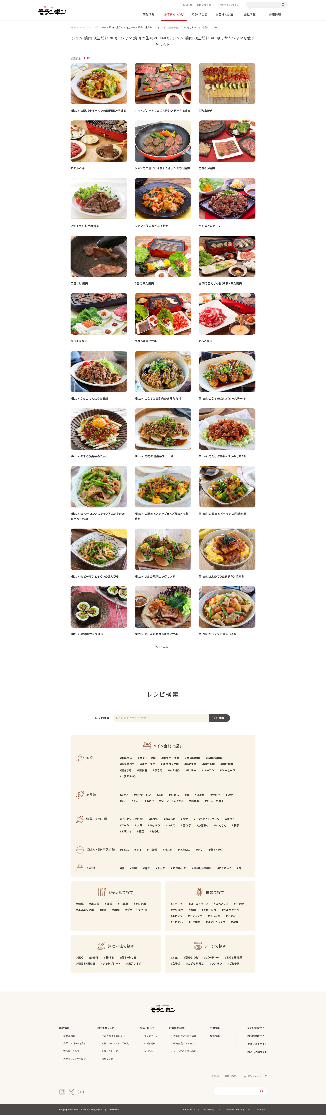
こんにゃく (225, 868)
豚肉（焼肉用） (215, 758)
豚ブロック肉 (171, 764)
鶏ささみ (126, 770)
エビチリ (177, 916)
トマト (154, 819)
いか (230, 795)
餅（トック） (217, 849)
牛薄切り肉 (193, 758)
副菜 (117, 910)
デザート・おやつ (137, 910)
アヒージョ (209, 910)
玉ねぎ (187, 825)
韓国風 (95, 904)
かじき (216, 795)
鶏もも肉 (209, 764)
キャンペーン (151, 1035)
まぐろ (124, 795)
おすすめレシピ (174, 14)
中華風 (124, 904)
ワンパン (216, 963)
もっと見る (161, 647)
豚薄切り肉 (128, 764)
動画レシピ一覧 (110, 1051)
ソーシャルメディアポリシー (238, 1109)
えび (136, 801)
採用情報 (275, 14)
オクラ (231, 819)
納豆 (147, 868)
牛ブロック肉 (171, 758)
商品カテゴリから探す (74, 1043)
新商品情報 (69, 1035)
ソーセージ (228, 770)
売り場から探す (71, 1051)
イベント (148, 1051)
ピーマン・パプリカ (132, 819)
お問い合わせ (204, 4)
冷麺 (235, 922)
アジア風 (140, 904)
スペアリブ (222, 904)
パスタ (168, 849)
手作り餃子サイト (257, 1044)
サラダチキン (129, 776)
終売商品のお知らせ (184, 1043)
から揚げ (177, 910)
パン (201, 849)
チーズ (161, 868)
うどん (125, 849)
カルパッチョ (231, 910)
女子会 (176, 963)
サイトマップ (261, 1109)
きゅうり (170, 819)
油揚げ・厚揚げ (203, 868)
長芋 (236, 825)
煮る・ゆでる (128, 957)
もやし (155, 831)
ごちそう (234, 963)
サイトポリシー (189, 1109)
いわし (175, 795)
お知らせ (187, 4)
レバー (192, 770)
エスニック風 (86, 910)
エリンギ (126, 831)
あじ (161, 795)
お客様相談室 (224, 14)
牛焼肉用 (126, 758)
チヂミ (231, 916)
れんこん (221, 825)
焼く (80, 957)
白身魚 (200, 795)
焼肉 (104, 910)
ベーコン (209, 770)
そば (138, 849)
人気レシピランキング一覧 (115, 1043)
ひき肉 (158, 770)
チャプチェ (196, 916)
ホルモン (175, 770)
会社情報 (250, 14)
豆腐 (134, 868)
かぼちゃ (203, 825)
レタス (171, 825)
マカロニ (185, 849)
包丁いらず (134, 963)
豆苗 (141, 831)
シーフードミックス (172, 801)
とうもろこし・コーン (207, 819)
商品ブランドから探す (74, 1058)
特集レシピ (107, 1058)
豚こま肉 (191, 764)
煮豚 (193, 910)
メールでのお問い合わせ (186, 1051)
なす (185, 819)
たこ (123, 801)
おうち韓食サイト (257, 1036)
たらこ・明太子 (215, 801)
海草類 (195, 801)
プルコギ (215, 916)
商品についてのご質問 (185, 1035)
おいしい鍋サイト (257, 1052)
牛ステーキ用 (148, 758)
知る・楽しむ (199, 14)
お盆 (175, 957)
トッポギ (195, 922)
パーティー (212, 957)
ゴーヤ (125, 825)
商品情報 (149, 14)
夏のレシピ (192, 957)
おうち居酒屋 (234, 957)
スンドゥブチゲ (217, 922)
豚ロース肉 (148, 764)
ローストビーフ (199, 904)
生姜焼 (240, 904)
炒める (94, 957)
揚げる (110, 957)
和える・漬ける (86, 963)
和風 (81, 904)
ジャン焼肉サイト (257, 1028)
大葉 (139, 825)
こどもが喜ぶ (196, 963)
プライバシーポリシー (211, 1109)
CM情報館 (149, 1043)
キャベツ (155, 825)
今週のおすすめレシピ (113, 1035)
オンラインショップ (229, 4)
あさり (150, 801)
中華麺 (153, 849)
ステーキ (177, 904)
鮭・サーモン (143, 795)
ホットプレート (112, 963)
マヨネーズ (179, 868)
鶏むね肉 (227, 764)
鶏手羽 (143, 770)
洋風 (109, 904)
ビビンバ (177, 922)
